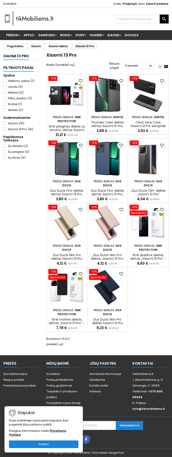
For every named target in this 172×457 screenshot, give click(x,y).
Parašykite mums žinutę (63, 403)
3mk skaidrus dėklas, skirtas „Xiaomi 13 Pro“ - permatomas (148, 258)
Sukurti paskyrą (157, 4)
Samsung (46, 35)
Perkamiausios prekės (19, 385)
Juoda (15, 87)
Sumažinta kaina (15, 374)
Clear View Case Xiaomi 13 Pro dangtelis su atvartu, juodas (148, 126)
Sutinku (44, 444)
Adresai (95, 391)
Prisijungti (130, 4)
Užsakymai (97, 380)
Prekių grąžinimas (59, 385)
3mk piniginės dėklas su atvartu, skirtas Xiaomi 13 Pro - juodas (67, 130)
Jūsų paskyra (102, 363)
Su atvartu (18, 146)
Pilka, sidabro (20, 98)
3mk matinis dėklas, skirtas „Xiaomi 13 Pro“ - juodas (67, 323)
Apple (28, 35)
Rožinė (15, 104)
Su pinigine (18, 152)
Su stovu (17, 157)
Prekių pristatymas (59, 380)
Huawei (96, 35)
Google (131, 35)
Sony (79, 35)
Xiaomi (113, 35)
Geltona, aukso (21, 81)
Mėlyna (16, 92)
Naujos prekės (13, 380)
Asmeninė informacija (105, 374)
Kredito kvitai (98, 385)
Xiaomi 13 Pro (16, 56)
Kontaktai (9, 4)
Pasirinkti (139, 66)
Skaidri (15, 110)
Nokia (65, 35)
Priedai (12, 35)
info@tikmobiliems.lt (148, 409)
